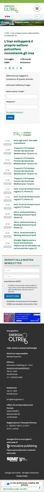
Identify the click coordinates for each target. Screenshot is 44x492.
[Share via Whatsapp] (17, 68)
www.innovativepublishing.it (18, 368)
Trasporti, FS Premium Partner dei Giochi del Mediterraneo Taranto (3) (25, 161)
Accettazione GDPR (13, 281)
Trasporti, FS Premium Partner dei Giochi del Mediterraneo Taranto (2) (25, 171)
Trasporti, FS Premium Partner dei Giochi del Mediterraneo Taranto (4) (25, 151)
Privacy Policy (22, 476)
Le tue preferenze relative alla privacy (24, 484)
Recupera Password (14, 112)
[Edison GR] (22, 25)
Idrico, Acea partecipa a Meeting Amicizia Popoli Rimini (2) (25, 225)
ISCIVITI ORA (12, 296)
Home (6, 33)
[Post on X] (5, 68)
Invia (10, 117)
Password (11, 102)
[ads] (22, 322)
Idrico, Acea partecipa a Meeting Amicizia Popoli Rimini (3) (25, 215)
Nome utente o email (15, 91)
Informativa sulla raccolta (15, 489)
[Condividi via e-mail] (20, 68)
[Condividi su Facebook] (9, 68)
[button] (37, 8)
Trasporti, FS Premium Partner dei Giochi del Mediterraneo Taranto (24, 181)
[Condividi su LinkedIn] (13, 68)
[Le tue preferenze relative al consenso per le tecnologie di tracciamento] (39, 487)
